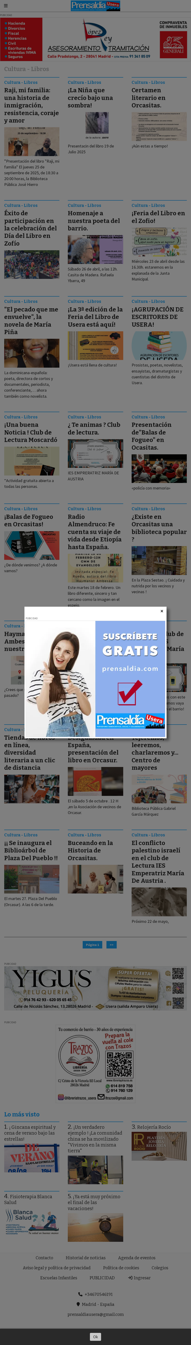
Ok (95, 1336)
